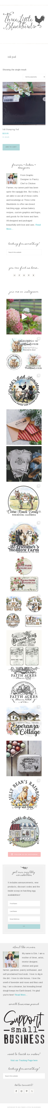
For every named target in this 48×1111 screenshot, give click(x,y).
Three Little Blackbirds (24, 21)
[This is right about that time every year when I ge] (24, 316)
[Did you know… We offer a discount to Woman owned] (24, 574)
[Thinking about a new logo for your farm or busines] (24, 685)
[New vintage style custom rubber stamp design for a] (24, 758)
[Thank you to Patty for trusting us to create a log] (24, 721)
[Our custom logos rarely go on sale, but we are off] (24, 537)
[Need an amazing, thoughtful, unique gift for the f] (24, 427)
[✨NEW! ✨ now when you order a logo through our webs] (24, 464)
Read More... (21, 995)
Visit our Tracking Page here (24, 1060)
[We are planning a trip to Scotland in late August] (24, 353)
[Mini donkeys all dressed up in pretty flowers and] (24, 500)
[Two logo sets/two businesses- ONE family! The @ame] (24, 390)
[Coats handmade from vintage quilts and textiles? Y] (24, 832)
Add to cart (11, 147)
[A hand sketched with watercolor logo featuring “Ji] (24, 795)
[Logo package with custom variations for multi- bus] (24, 611)
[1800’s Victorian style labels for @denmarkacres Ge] (24, 648)
